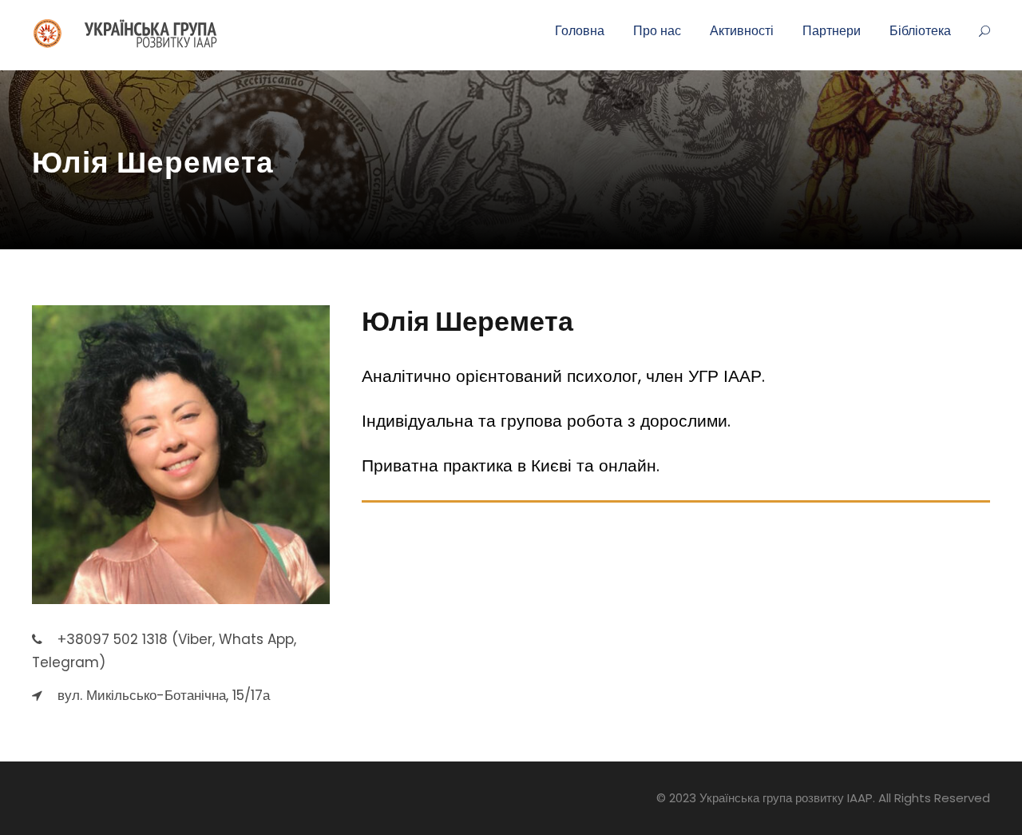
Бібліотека (920, 31)
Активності (742, 31)
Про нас (657, 31)
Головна (579, 31)
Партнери (831, 31)
